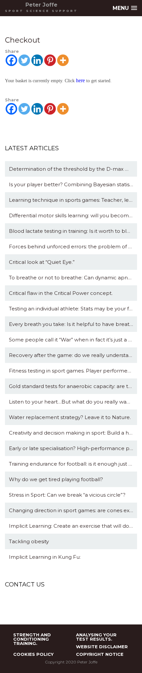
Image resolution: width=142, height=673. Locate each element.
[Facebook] (11, 60)
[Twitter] (24, 60)
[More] (63, 60)
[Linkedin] (37, 60)
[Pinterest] (50, 60)
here (80, 80)
